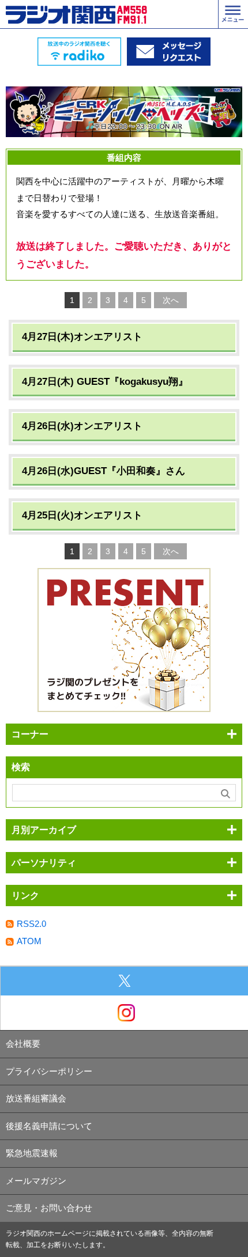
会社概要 (23, 1043)
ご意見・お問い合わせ (49, 1208)
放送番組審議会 (36, 1098)
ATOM (29, 941)
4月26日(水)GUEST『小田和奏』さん (103, 470)
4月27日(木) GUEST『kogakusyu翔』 (105, 381)
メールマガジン (36, 1181)
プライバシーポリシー (49, 1071)
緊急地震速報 (32, 1153)
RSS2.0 (31, 924)
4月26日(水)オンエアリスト (82, 426)
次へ (171, 300)
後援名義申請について (49, 1126)
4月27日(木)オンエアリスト (82, 336)
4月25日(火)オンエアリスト (82, 515)
